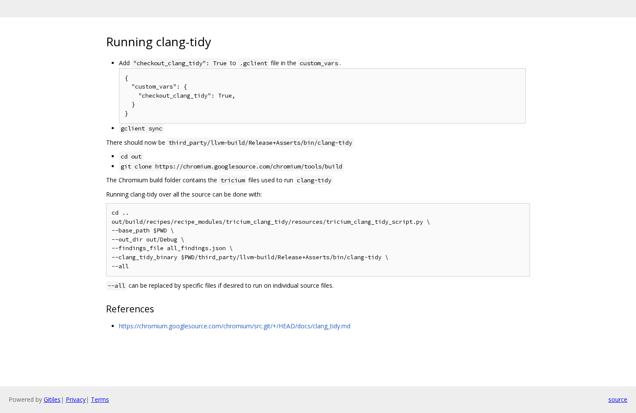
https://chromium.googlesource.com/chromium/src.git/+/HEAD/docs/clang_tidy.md (234, 326)
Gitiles (52, 399)
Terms (100, 399)
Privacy (76, 399)
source (617, 399)
